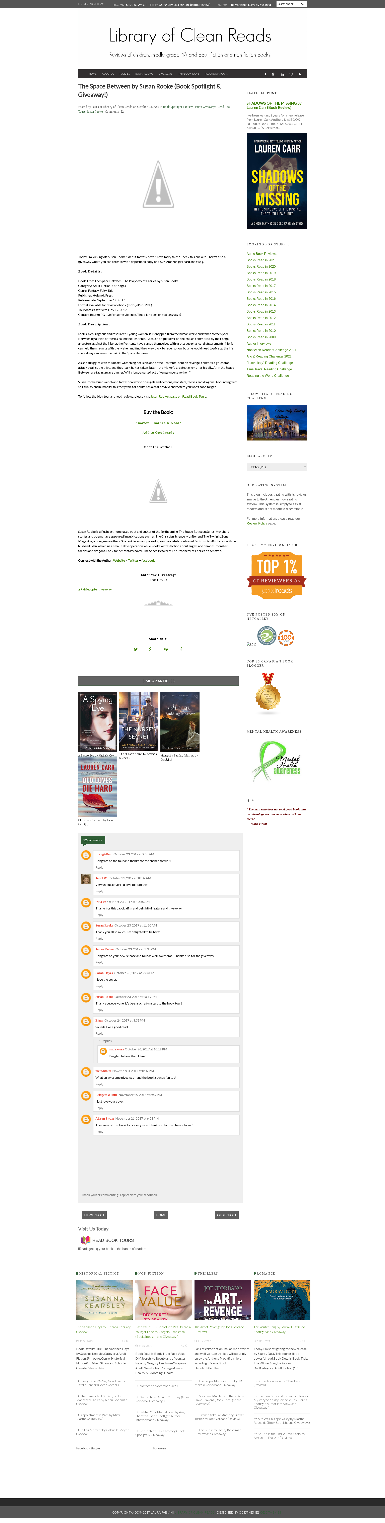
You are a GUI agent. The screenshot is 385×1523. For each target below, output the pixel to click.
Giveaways (165, 73)
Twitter (133, 560)
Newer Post (94, 1215)
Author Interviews (259, 343)
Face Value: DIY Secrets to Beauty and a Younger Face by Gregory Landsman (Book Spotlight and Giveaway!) (163, 1331)
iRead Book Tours (216, 73)
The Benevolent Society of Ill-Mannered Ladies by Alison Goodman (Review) (101, 1400)
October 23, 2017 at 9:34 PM (134, 973)
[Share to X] (136, 649)
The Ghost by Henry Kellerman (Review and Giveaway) (218, 1432)
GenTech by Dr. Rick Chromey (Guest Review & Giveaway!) (162, 1399)
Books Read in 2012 (261, 318)
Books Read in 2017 (261, 286)
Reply (99, 867)
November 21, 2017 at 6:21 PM (137, 1118)
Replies (107, 1041)
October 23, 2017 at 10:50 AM (128, 901)
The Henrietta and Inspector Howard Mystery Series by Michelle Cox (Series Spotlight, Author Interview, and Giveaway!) (281, 1401)
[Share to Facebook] (181, 649)
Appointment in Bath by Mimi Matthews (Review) (98, 1417)
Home (92, 73)
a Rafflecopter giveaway (95, 589)
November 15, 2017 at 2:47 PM (140, 1095)
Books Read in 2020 (261, 266)
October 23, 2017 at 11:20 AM (135, 925)
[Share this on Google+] (151, 649)
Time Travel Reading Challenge (269, 369)
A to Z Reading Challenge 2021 (269, 356)
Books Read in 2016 (261, 298)
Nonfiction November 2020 (159, 1386)
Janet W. (101, 878)
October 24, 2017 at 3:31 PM (124, 1020)
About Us (108, 73)
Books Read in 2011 (261, 324)
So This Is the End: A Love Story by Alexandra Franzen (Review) (279, 1435)
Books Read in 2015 (261, 292)
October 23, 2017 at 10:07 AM (130, 878)
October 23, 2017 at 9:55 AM (133, 854)
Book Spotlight (173, 107)
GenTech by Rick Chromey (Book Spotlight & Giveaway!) (160, 1433)
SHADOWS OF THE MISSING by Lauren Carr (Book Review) (168, 4)
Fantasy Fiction (193, 107)
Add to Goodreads (158, 432)
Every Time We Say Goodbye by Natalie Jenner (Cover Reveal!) (100, 1383)
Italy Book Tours (188, 73)
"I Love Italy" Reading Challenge (270, 363)
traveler (100, 901)
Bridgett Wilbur (106, 1095)
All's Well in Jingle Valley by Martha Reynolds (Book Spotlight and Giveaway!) (282, 1420)
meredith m (103, 1071)
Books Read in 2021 (261, 260)
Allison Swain (104, 1118)
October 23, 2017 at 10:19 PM (135, 996)
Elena (99, 1020)
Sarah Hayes (104, 973)
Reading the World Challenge (268, 375)
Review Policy (257, 523)
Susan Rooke (95, 111)
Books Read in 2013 (261, 311)
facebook (148, 560)
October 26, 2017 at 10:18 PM (146, 1049)
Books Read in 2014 (261, 305)
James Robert (104, 949)
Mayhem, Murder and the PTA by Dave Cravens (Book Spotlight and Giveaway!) (219, 1400)
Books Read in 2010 (261, 330)
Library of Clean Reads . (195, 1512)
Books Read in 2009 (261, 337)
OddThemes (270, 1512)
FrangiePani (103, 854)
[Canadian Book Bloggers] (268, 715)
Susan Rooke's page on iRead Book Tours (178, 396)
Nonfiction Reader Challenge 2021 (271, 350)
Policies (125, 73)
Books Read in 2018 (261, 279)
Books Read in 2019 (261, 273)
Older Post (227, 1215)
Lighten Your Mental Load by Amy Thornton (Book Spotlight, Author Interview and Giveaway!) (160, 1416)
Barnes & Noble (167, 423)
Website (119, 560)
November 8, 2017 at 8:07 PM (133, 1071)
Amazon (142, 423)
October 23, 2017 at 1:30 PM (136, 949)
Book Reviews (144, 73)
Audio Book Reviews (262, 253)
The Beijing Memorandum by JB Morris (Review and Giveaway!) (218, 1383)
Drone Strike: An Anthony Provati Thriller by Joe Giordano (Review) (219, 1417)
